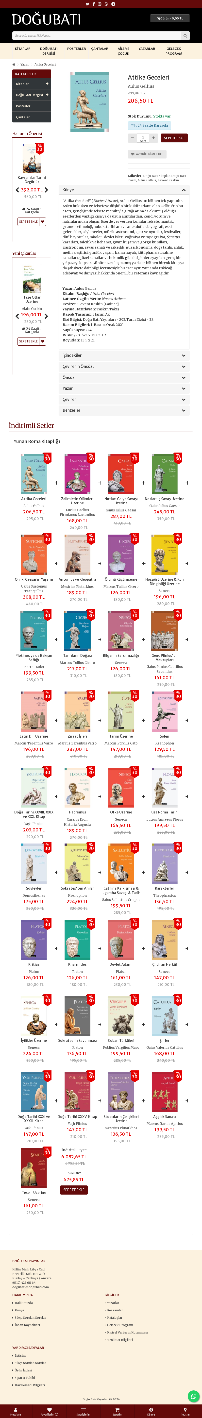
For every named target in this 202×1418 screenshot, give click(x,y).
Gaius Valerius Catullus (164, 1048)
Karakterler (164, 888)
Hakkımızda (24, 1303)
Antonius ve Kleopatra (77, 579)
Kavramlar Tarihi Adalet (32, 179)
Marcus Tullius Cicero (120, 587)
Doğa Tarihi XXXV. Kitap (77, 1116)
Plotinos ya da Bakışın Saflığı (34, 657)
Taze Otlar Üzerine (32, 299)
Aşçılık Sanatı (164, 1116)
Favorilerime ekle (148, 154)
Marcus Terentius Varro (34, 743)
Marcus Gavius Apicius (165, 1124)
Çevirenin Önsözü (79, 366)
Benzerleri (72, 410)
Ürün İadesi (23, 1370)
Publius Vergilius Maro (121, 1048)
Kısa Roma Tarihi (165, 812)
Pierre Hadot (33, 667)
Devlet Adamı (121, 964)
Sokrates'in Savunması (77, 1040)
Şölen (164, 736)
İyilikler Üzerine (34, 1040)
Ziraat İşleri (77, 736)
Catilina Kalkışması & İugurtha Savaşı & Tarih (120, 890)
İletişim (20, 1355)
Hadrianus (77, 812)
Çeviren (70, 399)
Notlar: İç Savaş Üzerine (164, 499)
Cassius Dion (77, 819)
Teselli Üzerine (34, 1192)
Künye (68, 190)
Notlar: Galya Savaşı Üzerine (121, 501)
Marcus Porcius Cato (120, 743)
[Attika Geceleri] (89, 102)
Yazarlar (147, 49)
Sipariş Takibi (25, 1378)
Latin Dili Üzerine (34, 736)
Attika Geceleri (45, 64)
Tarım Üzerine (121, 736)
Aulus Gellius (141, 86)
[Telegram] (113, 4)
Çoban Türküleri (121, 1040)
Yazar (25, 64)
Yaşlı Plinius (33, 824)
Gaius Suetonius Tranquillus (34, 588)
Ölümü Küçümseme (121, 579)
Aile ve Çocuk (123, 51)
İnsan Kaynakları (27, 1325)
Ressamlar (115, 1310)
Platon (34, 972)
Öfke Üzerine (121, 812)
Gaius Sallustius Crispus (121, 900)
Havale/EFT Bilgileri (30, 1385)
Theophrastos (164, 896)
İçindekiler (72, 355)
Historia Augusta (77, 825)
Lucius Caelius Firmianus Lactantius (77, 512)
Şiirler (164, 1040)
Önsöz (68, 377)
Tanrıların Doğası (77, 655)
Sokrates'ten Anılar (77, 888)
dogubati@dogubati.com (30, 1287)
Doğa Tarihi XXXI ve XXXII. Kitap (33, 1118)
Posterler (76, 49)
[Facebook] (94, 4)
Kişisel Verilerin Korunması (127, 1332)
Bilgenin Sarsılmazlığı (121, 655)
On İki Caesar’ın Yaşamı (34, 579)
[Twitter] (87, 4)
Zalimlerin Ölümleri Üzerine (77, 501)
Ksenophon (164, 743)
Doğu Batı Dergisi (49, 51)
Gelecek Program (174, 51)
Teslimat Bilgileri (120, 1340)
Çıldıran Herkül (164, 964)
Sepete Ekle (28, 341)
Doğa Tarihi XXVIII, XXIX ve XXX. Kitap (33, 814)
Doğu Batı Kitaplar (156, 176)
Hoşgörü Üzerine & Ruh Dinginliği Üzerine (164, 581)
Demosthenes (33, 896)
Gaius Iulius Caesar (121, 510)
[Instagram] (99, 4)
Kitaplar (23, 49)
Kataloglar (114, 1317)
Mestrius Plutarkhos (77, 587)
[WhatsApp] (106, 4)
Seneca (164, 591)
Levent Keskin (168, 180)
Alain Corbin (32, 309)
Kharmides (77, 964)
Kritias (33, 964)
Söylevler (34, 888)
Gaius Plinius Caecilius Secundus (165, 669)
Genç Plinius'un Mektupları (165, 657)
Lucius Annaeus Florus (164, 819)
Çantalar (99, 49)
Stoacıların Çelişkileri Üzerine (121, 1118)
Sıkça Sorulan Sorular (30, 1317)
